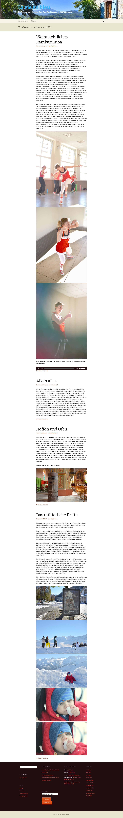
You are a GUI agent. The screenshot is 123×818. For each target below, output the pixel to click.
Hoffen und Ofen (51, 429)
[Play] (38, 368)
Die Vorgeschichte (23, 21)
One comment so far (43, 371)
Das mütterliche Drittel (57, 514)
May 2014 (88, 772)
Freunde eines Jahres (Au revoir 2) (50, 770)
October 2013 (89, 790)
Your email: (44, 792)
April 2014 (88, 775)
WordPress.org (23, 796)
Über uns (33, 21)
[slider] (83, 368)
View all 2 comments (43, 504)
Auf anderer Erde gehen (48, 775)
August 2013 (89, 795)
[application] (61, 368)
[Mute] (80, 368)
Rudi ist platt (45, 772)
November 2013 (90, 788)
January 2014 (89, 783)
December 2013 (90, 785)
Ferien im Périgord (46, 780)
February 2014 (89, 780)
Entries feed (23, 791)
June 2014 (88, 770)
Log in (21, 788)
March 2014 (89, 777)
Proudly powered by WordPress (61, 814)
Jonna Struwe (67, 782)
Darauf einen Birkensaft (74, 775)
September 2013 (90, 793)
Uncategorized (54, 46)
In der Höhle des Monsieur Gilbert (50, 777)
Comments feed (24, 793)
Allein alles (46, 381)
